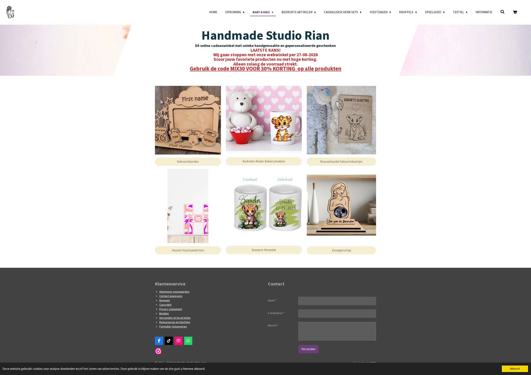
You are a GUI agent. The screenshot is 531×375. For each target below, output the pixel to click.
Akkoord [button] (515, 368)
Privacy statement (170, 309)
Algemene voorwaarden (174, 291)
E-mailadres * (276, 313)
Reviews (164, 300)
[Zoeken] (502, 12)
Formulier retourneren (173, 326)
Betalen (164, 313)
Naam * (272, 300)
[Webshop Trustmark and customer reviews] (158, 353)
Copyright (165, 305)
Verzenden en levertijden (175, 318)
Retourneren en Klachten (174, 322)
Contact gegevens (170, 296)
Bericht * (273, 325)
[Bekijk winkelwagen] (515, 12)
